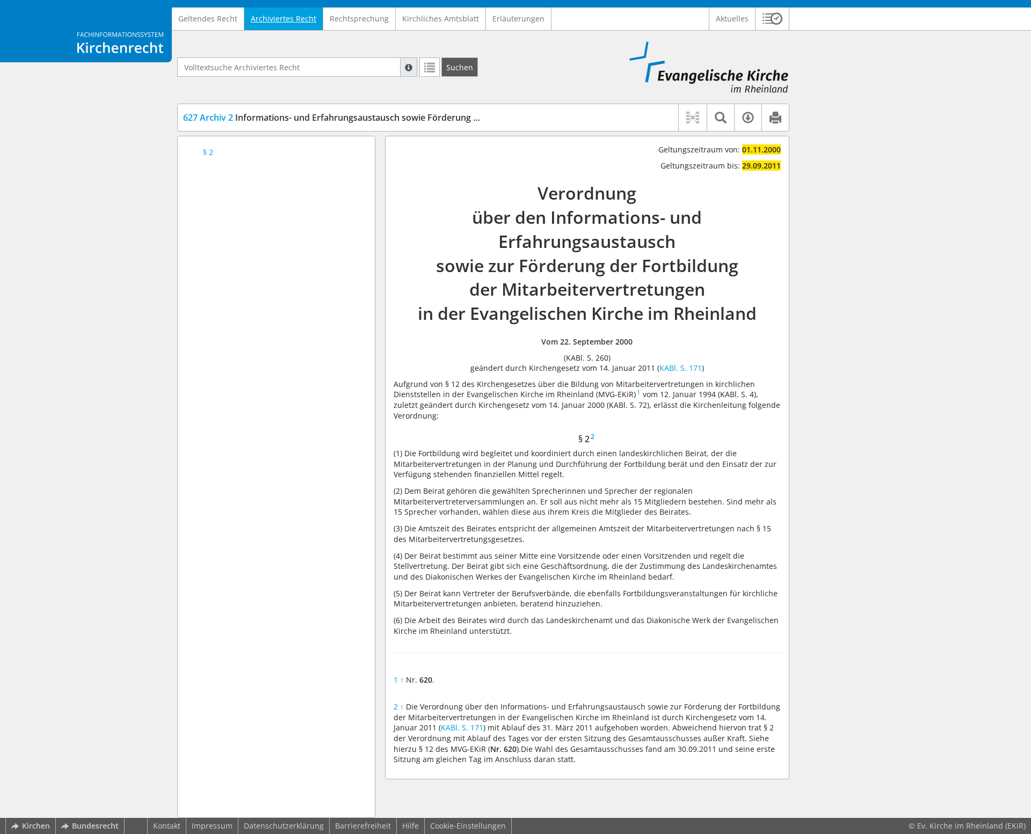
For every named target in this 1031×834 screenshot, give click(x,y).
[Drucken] (775, 117)
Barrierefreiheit (363, 826)
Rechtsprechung (359, 18)
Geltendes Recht (207, 18)
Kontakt (166, 826)
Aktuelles (732, 18)
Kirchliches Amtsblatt (440, 18)
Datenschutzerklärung (284, 826)
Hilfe (410, 826)
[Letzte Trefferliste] (429, 67)
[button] (772, 19)
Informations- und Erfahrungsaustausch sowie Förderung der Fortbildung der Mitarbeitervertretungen (419, 117)
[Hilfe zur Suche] (408, 67)
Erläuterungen (518, 18)
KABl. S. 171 (680, 368)
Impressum (212, 826)
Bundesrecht (95, 826)
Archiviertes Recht (283, 18)
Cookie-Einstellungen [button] (468, 826)
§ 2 (208, 152)
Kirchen (36, 826)
